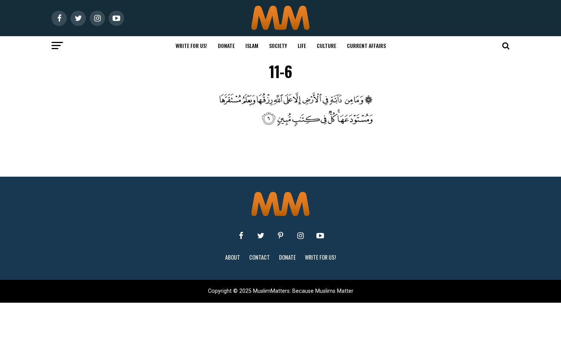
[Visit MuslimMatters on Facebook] (240, 235)
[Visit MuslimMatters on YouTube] (320, 235)
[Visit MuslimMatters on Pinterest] (280, 235)
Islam (251, 45)
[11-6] (296, 125)
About (232, 257)
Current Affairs (366, 45)
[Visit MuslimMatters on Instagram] (300, 235)
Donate (226, 45)
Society (278, 45)
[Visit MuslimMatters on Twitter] (260, 235)
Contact (259, 257)
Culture (326, 45)
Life (302, 45)
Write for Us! (191, 45)
